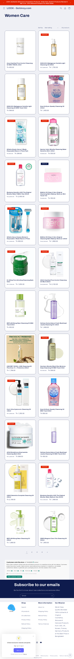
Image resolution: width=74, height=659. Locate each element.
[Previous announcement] (4, 3)
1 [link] (26, 552)
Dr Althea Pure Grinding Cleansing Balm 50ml (20, 280)
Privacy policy (54, 655)
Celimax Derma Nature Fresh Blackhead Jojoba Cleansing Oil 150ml (53, 324)
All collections (25, 615)
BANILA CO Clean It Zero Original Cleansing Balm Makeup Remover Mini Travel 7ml (53, 194)
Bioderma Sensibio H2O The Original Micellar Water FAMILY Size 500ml (19, 193)
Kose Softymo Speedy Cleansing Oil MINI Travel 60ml (52, 410)
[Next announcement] (70, 3)
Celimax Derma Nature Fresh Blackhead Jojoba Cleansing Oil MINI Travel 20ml (53, 453)
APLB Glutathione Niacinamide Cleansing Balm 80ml (17, 453)
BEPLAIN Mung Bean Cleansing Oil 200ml (18, 539)
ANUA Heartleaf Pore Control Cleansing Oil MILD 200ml (53, 280)
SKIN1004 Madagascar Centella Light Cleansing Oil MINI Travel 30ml (19, 107)
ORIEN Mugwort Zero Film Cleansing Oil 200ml (53, 539)
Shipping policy (38, 657)
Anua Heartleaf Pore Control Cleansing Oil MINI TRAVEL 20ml (20, 64)
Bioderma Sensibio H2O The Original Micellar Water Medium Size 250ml (52, 496)
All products (25, 611)
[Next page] (47, 552)
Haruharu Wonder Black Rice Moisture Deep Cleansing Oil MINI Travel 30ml (53, 367)
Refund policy (44, 655)
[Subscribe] (52, 596)
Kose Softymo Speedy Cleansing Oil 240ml (52, 107)
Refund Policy (25, 624)
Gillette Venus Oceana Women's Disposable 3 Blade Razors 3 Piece (18, 237)
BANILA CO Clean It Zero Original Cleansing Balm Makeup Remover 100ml (53, 237)
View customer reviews (14, 576)
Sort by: (40, 27)
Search (23, 607)
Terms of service (64, 655)
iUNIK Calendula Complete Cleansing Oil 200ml (20, 496)
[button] (4, 8)
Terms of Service (43, 624)
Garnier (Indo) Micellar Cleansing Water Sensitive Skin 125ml (53, 150)
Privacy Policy (25, 619)
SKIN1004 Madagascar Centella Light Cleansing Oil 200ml (52, 64)
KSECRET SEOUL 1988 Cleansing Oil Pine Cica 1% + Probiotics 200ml (19, 367)
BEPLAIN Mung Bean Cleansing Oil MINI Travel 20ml (20, 324)
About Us (41, 607)
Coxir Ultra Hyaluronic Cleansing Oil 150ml (19, 410)
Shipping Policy (26, 628)
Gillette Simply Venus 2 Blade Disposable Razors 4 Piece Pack (17, 150)
